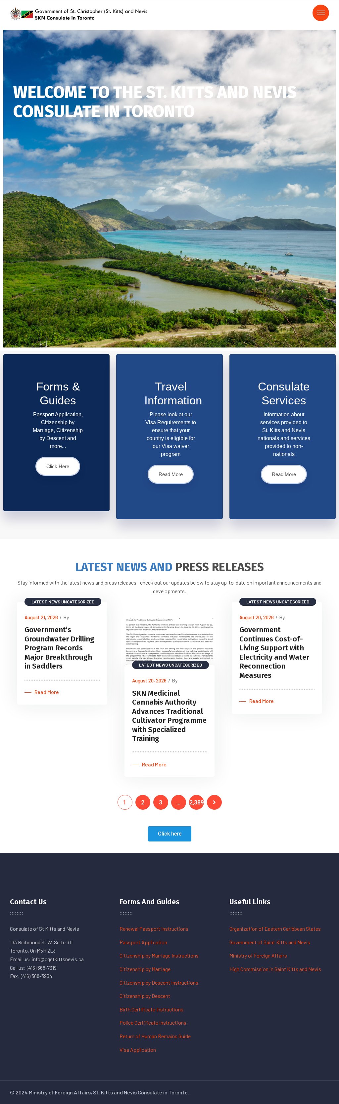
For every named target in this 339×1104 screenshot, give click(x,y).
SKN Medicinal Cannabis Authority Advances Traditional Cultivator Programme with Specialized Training (169, 716)
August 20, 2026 (149, 680)
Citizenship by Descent (145, 996)
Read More (171, 474)
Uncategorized (77, 601)
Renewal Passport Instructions (154, 928)
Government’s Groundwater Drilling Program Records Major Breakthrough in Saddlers (59, 648)
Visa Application (138, 1049)
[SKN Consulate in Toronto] (79, 13)
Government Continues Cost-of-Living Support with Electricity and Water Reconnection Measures (274, 652)
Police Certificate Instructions (153, 1022)
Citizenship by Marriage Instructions (159, 955)
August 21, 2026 (41, 617)
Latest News (45, 601)
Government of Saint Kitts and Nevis (269, 942)
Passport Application (143, 942)
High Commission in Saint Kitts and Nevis (275, 969)
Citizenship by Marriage (145, 969)
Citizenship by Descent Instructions (159, 982)
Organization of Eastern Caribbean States (275, 928)
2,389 (196, 802)
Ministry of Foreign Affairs (258, 955)
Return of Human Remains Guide (155, 1036)
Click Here (57, 466)
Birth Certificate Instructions (151, 1009)
